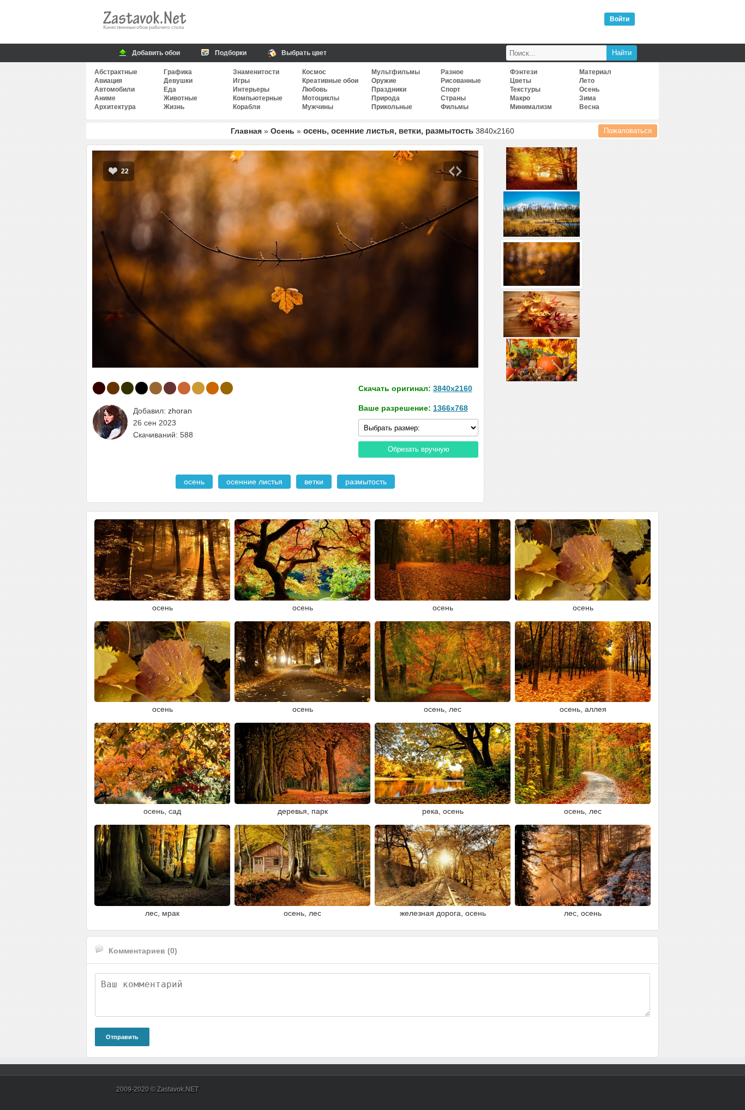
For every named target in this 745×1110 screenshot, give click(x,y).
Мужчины (317, 107)
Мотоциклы (320, 98)
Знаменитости (256, 72)
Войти (619, 19)
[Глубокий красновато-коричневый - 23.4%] (99, 388)
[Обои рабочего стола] (144, 33)
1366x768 (450, 408)
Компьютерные (258, 98)
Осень (589, 89)
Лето (586, 81)
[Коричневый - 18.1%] (113, 388)
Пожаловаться (628, 131)
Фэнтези (523, 72)
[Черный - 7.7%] (141, 388)
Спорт (450, 89)
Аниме (105, 98)
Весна (589, 107)
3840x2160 (452, 388)
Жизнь (174, 107)
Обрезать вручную (418, 449)
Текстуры (525, 89)
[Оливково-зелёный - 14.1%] (127, 388)
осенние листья (254, 481)
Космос (314, 72)
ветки (313, 481)
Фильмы (454, 107)
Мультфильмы (395, 72)
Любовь (314, 89)
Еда (170, 89)
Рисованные (461, 81)
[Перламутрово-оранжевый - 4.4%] (184, 388)
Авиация (108, 81)
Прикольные (391, 107)
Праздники (388, 89)
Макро (520, 98)
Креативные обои (330, 81)
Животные (180, 98)
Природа (385, 98)
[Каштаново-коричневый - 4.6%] (170, 388)
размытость (366, 481)
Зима (587, 98)
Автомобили (114, 89)
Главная (246, 131)
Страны (453, 98)
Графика (178, 72)
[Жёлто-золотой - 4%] (198, 388)
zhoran (180, 410)
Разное (452, 72)
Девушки (178, 81)
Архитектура (115, 107)
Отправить (122, 1037)
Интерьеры (251, 89)
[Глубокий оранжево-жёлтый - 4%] (212, 388)
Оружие (383, 81)
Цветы (520, 81)
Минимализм (531, 107)
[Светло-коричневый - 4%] (226, 388)
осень (194, 481)
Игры (241, 81)
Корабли (246, 107)
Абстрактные (115, 72)
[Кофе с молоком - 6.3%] (155, 388)
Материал (595, 72)
